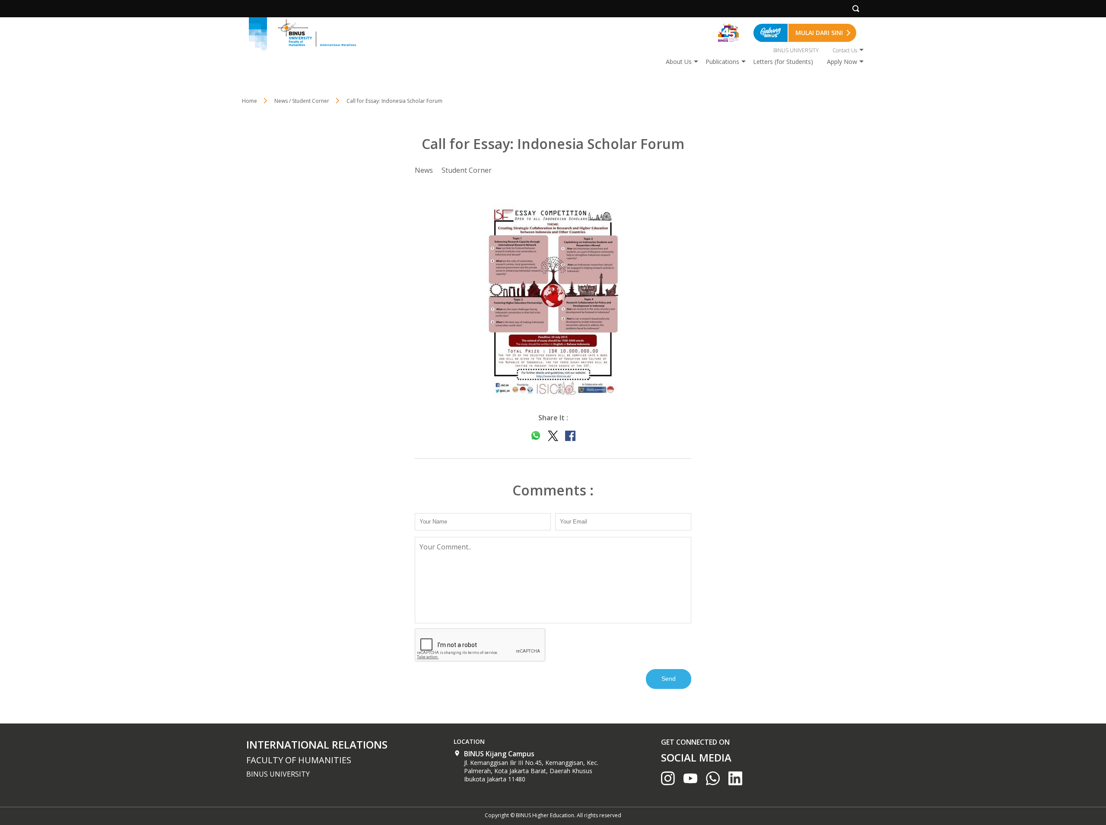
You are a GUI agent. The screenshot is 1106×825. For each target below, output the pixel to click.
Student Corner (467, 170)
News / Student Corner (301, 101)
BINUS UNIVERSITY (796, 50)
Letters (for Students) (783, 61)
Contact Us (845, 50)
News (424, 170)
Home (249, 101)
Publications (722, 61)
